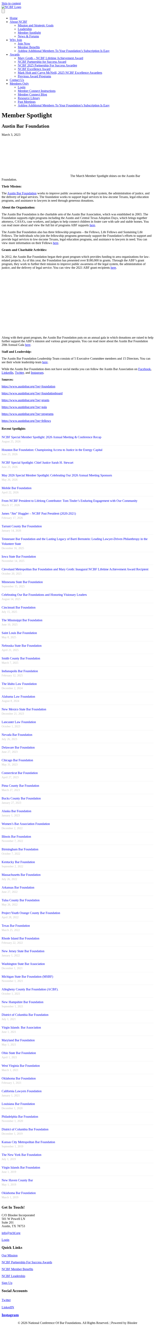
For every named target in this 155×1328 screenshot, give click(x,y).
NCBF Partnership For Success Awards (27, 1262)
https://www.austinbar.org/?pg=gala (24, 407)
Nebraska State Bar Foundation (22, 645)
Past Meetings (27, 101)
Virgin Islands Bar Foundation (21, 1167)
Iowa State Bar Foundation (19, 556)
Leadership (25, 29)
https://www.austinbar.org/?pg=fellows (26, 420)
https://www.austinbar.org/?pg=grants (25, 400)
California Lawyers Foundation (22, 1091)
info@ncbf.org (11, 1233)
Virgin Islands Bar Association (21, 1027)
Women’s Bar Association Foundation (26, 824)
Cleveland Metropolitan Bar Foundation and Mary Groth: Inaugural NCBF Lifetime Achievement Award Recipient (75, 569)
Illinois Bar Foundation (16, 836)
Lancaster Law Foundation (19, 722)
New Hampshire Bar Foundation (22, 1002)
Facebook (144, 369)
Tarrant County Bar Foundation (22, 526)
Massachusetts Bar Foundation (21, 874)
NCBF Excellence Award (34, 69)
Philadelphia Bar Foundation (20, 1116)
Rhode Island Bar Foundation (20, 938)
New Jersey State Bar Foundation (23, 951)
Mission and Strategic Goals (35, 25)
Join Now (24, 43)
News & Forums (28, 36)
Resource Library (29, 98)
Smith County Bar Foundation (21, 658)
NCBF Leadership (13, 1276)
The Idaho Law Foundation (19, 684)
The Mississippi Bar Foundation (22, 620)
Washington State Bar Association (23, 964)
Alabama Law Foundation (18, 696)
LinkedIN (8, 1307)
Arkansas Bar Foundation (18, 887)
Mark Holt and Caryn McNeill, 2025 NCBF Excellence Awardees (60, 72)
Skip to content (11, 3)
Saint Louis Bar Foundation (19, 633)
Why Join (16, 40)
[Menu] (3, 11)
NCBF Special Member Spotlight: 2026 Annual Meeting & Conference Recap (51, 437)
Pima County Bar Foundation (20, 785)
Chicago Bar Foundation (17, 760)
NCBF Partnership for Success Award (42, 61)
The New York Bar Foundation (21, 1154)
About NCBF (18, 21)
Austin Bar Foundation (22, 193)
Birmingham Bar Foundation (20, 849)
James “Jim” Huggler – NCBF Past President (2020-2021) (39, 513)
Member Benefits (29, 47)
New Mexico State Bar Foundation (24, 709)
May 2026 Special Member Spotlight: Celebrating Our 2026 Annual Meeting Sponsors (57, 475)
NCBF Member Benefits (17, 1269)
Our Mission (10, 1255)
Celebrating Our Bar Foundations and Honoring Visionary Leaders (44, 594)
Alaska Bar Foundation (16, 811)
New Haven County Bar (17, 1180)
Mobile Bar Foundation (16, 488)
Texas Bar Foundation (16, 925)
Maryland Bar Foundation (18, 1040)
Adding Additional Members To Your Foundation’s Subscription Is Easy (64, 51)
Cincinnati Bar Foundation (19, 607)
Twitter (19, 372)
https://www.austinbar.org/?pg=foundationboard (32, 393)
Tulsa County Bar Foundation (21, 900)
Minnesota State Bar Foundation (22, 582)
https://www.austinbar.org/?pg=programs (27, 414)
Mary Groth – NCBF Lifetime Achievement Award (50, 58)
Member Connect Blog (32, 94)
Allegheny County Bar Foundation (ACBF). (30, 989)
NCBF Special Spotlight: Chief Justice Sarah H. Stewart (37, 462)
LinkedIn (7, 372)
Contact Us (17, 80)
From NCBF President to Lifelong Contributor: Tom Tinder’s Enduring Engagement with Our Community (69, 500)
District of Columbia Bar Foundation (25, 1014)
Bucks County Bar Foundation (21, 798)
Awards (15, 54)
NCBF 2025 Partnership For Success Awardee (47, 65)
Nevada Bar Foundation (17, 734)
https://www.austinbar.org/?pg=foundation (28, 386)
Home (14, 18)
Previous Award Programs (34, 76)
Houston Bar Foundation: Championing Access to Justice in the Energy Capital (52, 450)
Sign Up (7, 1283)
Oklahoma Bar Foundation (19, 1078)
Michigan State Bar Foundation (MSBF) (27, 976)
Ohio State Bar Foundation (19, 1053)
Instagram (37, 372)
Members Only (19, 83)
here (92, 225)
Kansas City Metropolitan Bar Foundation (28, 1142)
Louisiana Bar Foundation (18, 1104)
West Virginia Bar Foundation (21, 1065)
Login (21, 87)
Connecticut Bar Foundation (20, 773)
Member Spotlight (29, 32)
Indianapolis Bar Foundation (20, 671)
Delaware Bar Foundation (18, 747)
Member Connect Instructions (37, 91)
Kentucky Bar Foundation (18, 862)
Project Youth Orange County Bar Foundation (31, 913)
